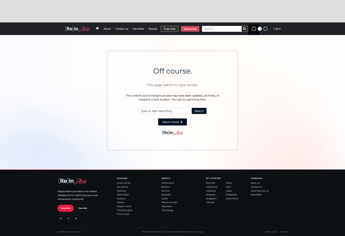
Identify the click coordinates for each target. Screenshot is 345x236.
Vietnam (210, 202)
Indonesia (211, 190)
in (61, 218)
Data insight (123, 194)
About (107, 28)
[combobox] (164, 111)
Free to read (123, 214)
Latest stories (123, 183)
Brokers (166, 186)
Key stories (122, 186)
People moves (124, 206)
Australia (210, 183)
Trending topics (124, 210)
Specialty (166, 194)
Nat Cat (165, 190)
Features (121, 190)
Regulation (167, 206)
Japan (229, 190)
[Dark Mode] (254, 29)
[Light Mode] (260, 29)
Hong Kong (211, 186)
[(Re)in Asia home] (73, 181)
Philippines (231, 194)
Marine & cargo (169, 202)
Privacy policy (271, 232)
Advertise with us (259, 190)
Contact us (121, 28)
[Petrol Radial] (265, 29)
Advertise (138, 28)
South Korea (232, 198)
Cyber (165, 198)
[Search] (245, 29)
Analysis (121, 198)
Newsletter (256, 194)
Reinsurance (168, 183)
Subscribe (65, 208)
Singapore (211, 198)
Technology (167, 210)
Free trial (82, 208)
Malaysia (210, 194)
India (228, 186)
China (229, 183)
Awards (152, 28)
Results (120, 202)
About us (255, 183)
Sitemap (284, 232)
